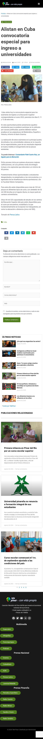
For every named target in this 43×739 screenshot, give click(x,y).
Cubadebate (7, 664)
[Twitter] (17, 618)
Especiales (7, 629)
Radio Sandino (8, 718)
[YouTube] (21, 618)
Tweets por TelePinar (9, 406)
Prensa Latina (14, 215)
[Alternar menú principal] (39, 4)
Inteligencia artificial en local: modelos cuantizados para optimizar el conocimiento (27, 353)
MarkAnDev (32, 729)
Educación (7, 22)
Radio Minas (7, 706)
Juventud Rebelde (9, 683)
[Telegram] (25, 618)
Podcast (6, 648)
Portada (3, 13)
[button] (5, 67)
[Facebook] (13, 618)
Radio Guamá (7, 699)
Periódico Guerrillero (10, 693)
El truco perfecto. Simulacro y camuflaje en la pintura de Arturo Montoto (28, 385)
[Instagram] (29, 618)
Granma (6, 658)
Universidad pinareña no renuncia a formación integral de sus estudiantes (20, 504)
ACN (4, 671)
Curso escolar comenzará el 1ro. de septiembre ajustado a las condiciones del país (20, 560)
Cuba (5, 222)
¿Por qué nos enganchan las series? (28, 341)
